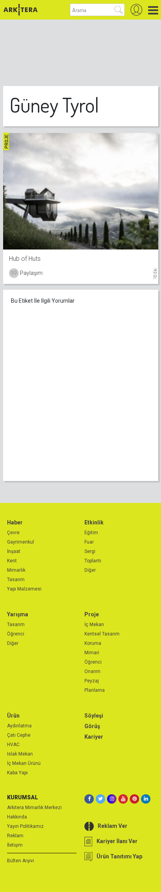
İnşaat (13, 551)
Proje (91, 614)
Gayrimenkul (20, 542)
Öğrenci (15, 634)
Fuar (89, 542)
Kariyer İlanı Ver (117, 841)
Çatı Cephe (18, 735)
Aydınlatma (19, 726)
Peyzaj (91, 681)
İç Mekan (94, 624)
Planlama (94, 690)
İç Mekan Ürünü (24, 763)
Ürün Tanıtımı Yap (119, 856)
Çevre (13, 532)
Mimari (91, 652)
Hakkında (17, 817)
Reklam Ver (112, 826)
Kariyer (93, 737)
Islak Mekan (20, 754)
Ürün (13, 716)
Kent (12, 561)
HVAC (13, 744)
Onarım (92, 671)
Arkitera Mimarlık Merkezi (34, 807)
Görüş (92, 726)
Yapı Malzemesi (24, 589)
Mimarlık (16, 570)
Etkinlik (94, 522)
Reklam (15, 835)
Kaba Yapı (17, 772)
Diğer (90, 570)
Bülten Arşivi (20, 860)
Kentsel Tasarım (102, 634)
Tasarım (16, 579)
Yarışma (17, 614)
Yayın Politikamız (25, 826)
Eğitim (91, 532)
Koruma (92, 643)
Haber (15, 522)
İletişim (15, 845)
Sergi (89, 551)
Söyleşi (93, 716)
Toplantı (92, 561)
